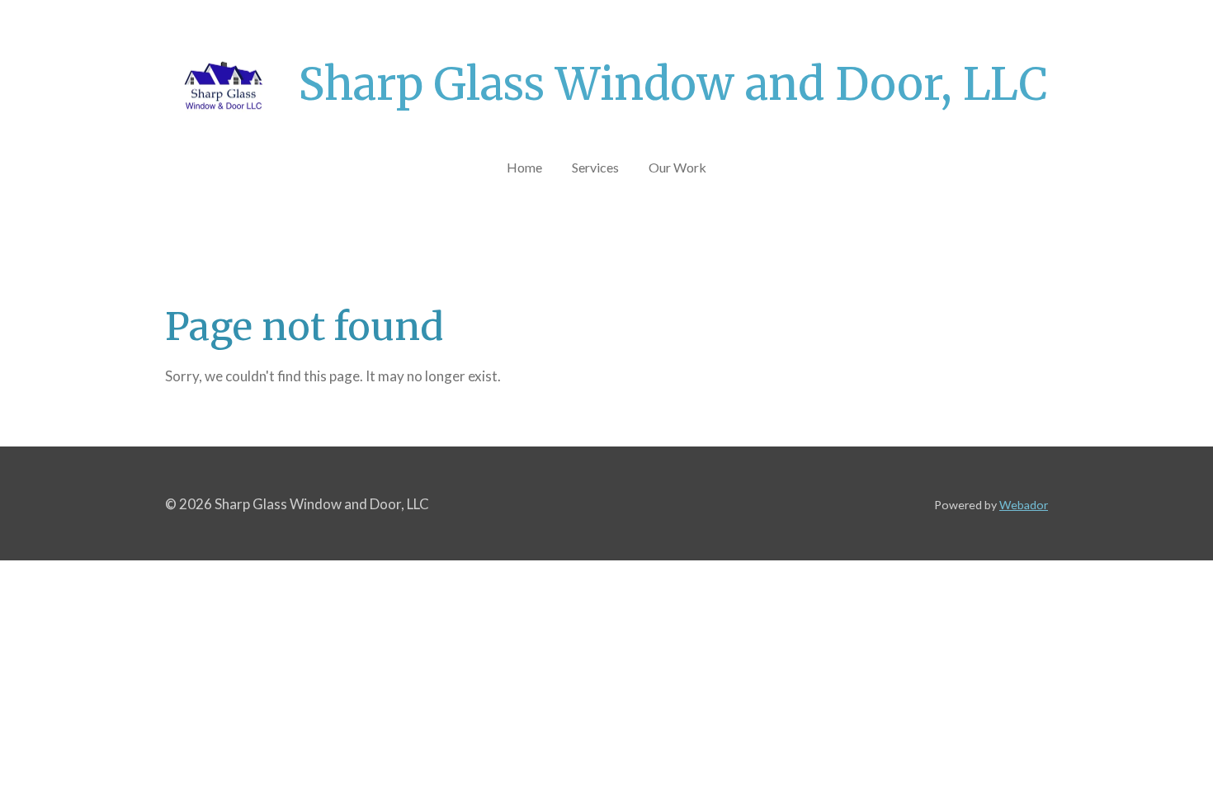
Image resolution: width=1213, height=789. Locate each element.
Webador (1023, 505)
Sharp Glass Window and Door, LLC (673, 84)
